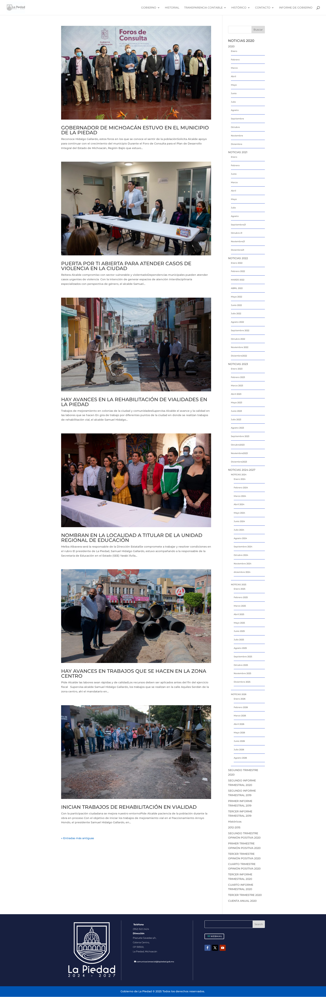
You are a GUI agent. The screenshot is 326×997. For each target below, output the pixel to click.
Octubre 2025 (241, 665)
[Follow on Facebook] (208, 948)
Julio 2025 (239, 639)
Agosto (235, 110)
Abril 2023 (236, 394)
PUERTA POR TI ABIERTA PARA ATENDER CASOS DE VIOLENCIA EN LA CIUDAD (126, 265)
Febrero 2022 (238, 271)
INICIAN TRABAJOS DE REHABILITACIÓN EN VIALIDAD (129, 807)
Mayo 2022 (236, 296)
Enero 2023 (236, 368)
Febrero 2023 (238, 377)
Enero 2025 (239, 589)
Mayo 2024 (239, 513)
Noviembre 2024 (242, 563)
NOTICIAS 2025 (238, 584)
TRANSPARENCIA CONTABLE (203, 7)
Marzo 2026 (240, 715)
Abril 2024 (239, 504)
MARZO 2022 (237, 279)
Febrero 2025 (241, 597)
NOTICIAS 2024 (238, 474)
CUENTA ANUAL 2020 (242, 901)
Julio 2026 (239, 749)
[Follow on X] (215, 948)
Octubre (235, 127)
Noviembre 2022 (239, 347)
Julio (233, 102)
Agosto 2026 (240, 758)
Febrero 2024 (241, 487)
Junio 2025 (239, 631)
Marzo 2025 (240, 605)
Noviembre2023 (239, 453)
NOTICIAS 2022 (238, 258)
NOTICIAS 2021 (237, 152)
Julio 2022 (236, 313)
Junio (234, 93)
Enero (234, 51)
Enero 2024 (239, 479)
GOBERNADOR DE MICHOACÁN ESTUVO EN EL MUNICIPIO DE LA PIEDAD (135, 130)
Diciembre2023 (239, 461)
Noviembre (237, 135)
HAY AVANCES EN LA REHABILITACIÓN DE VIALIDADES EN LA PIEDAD (134, 401)
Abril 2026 (239, 724)
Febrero (235, 59)
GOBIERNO (148, 7)
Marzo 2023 (237, 385)
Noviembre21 (238, 241)
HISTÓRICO (238, 7)
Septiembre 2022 (240, 330)
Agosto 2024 (240, 538)
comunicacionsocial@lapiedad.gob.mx (155, 961)
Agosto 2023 (237, 427)
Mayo (234, 85)
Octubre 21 (236, 233)
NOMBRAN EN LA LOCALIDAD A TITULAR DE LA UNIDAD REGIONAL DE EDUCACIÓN (131, 537)
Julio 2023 (236, 419)
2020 (231, 46)
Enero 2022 (236, 263)
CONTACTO (262, 7)
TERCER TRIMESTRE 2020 (245, 895)
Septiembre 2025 (243, 656)
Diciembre (236, 144)
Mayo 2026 (239, 732)
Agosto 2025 (240, 648)
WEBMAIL (216, 936)
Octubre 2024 (241, 555)
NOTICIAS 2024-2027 (241, 470)
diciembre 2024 (242, 572)
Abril (233, 76)
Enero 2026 (239, 698)
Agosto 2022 (237, 322)
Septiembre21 (238, 224)
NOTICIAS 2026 (238, 694)
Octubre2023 (237, 444)
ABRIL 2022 (237, 288)
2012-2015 (234, 827)
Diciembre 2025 (242, 682)
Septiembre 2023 (240, 436)
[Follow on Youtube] (223, 948)
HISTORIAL (172, 7)
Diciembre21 (237, 250)
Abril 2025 (239, 614)
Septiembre (237, 118)
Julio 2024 (239, 529)
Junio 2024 (239, 521)
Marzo (234, 68)
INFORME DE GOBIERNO (295, 7)
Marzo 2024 (240, 496)
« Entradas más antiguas (77, 838)
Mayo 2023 (236, 402)
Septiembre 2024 (243, 546)
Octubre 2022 (238, 339)
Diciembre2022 (239, 355)
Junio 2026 (239, 741)
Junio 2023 (236, 411)
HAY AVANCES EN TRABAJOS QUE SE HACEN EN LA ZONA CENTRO (133, 673)
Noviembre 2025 (242, 673)
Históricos (234, 821)
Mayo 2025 (239, 622)
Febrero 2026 (241, 707)
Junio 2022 (236, 305)
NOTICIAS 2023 (238, 364)
